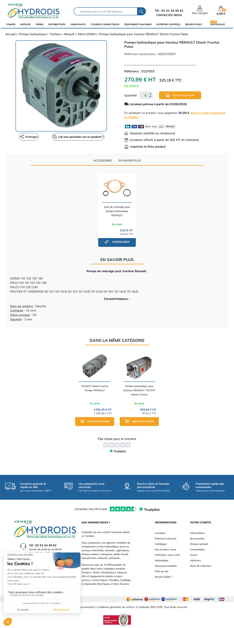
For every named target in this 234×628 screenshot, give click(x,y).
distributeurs (56, 24)
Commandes (197, 549)
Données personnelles (82, 607)
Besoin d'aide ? (194, 24)
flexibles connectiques (105, 24)
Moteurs (25, 24)
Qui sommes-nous (165, 549)
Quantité (130, 95)
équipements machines (138, 24)
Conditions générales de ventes (115, 607)
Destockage (217, 24)
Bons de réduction (200, 565)
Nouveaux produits (166, 565)
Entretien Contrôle (168, 24)
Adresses (195, 560)
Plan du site (162, 571)
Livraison (160, 533)
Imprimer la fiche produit (147, 146)
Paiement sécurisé (165, 538)
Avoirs (193, 555)
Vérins (39, 24)
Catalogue (161, 544)
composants (78, 24)
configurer (120, 242)
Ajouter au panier (183, 95)
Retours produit (199, 544)
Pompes (11, 24)
